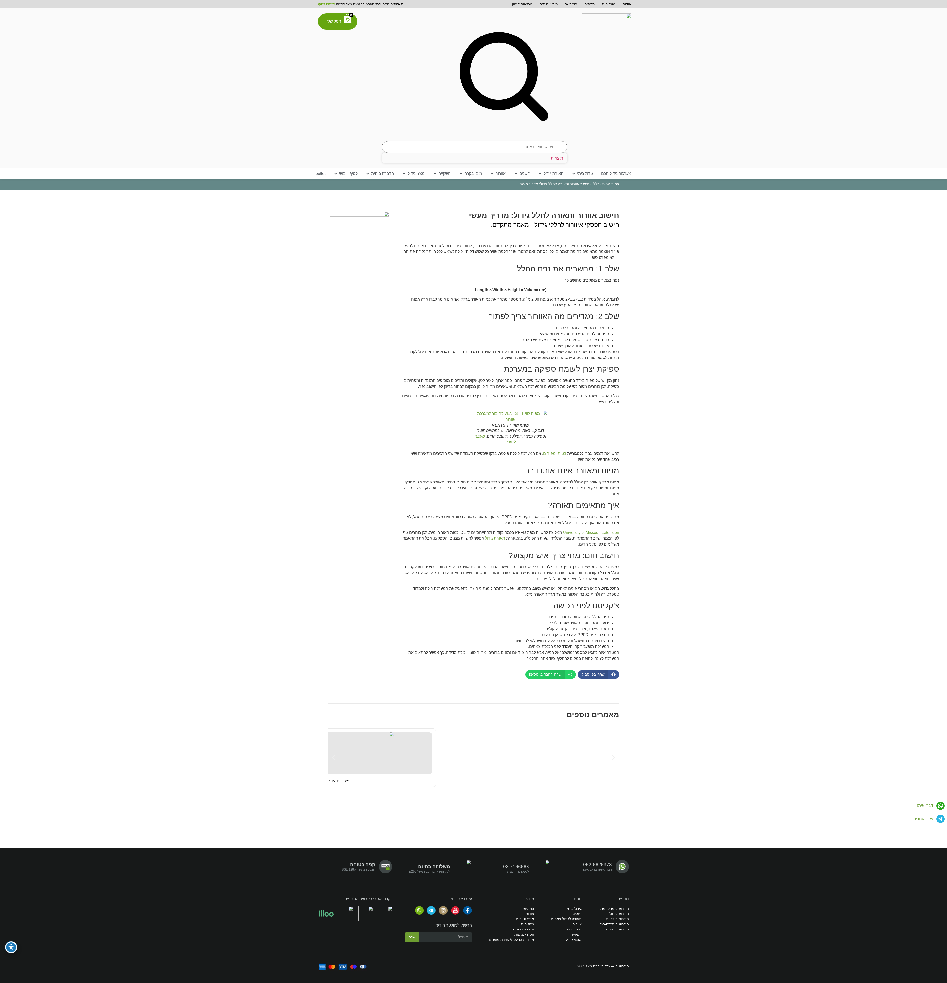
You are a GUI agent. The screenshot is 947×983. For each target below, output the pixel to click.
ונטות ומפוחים (554, 453)
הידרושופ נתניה (617, 929)
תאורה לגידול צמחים (566, 919)
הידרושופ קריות (617, 919)
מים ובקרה (574, 929)
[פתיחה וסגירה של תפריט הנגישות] (11, 947)
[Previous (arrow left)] (8, 491)
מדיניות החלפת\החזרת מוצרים (511, 940)
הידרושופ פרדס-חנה (614, 924)
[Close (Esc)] (16, 5)
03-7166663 (516, 866)
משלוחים (608, 4)
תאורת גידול (495, 538)
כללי (595, 184)
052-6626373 (597, 864)
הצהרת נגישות (523, 929)
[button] (582, 174)
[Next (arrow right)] (938, 491)
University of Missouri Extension (591, 532)
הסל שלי (334, 21)
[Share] (5, 5)
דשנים (577, 914)
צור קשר (571, 4)
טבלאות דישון (522, 4)
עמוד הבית (610, 184)
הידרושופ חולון (618, 914)
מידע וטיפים (549, 4)
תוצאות (557, 158)
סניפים (589, 4)
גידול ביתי (574, 909)
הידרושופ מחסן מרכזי (613, 909)
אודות (627, 4)
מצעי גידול (574, 940)
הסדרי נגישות (524, 934)
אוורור (577, 924)
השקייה (576, 934)
